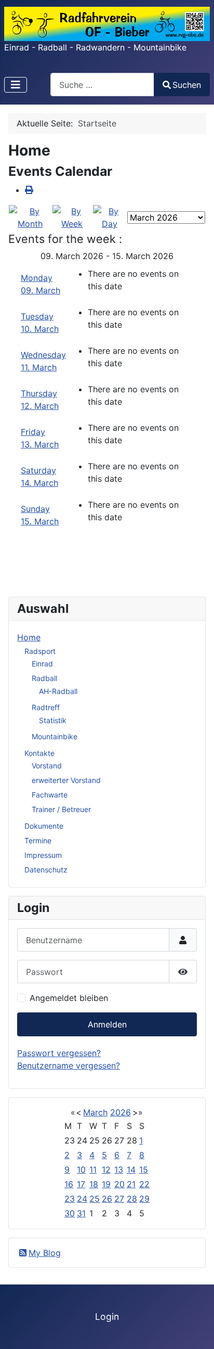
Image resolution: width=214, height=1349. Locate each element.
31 (81, 1213)
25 (94, 1198)
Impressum (43, 855)
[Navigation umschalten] (15, 85)
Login (107, 1316)
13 (118, 1169)
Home (29, 637)
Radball (44, 678)
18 (93, 1184)
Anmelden (107, 1024)
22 (144, 1184)
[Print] (29, 190)
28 (132, 1198)
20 (119, 1184)
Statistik (52, 720)
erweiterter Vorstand (66, 780)
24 (82, 1198)
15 (143, 1169)
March (95, 1112)
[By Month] (30, 216)
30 (69, 1213)
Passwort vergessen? (59, 1053)
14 (131, 1169)
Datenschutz (46, 869)
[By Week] (71, 216)
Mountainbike (54, 736)
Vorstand (47, 765)
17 (81, 1184)
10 (81, 1169)
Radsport (40, 651)
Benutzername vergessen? (68, 1065)
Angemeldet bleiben (69, 998)
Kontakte (39, 753)
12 (106, 1169)
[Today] (109, 216)
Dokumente (43, 825)
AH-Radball (58, 691)
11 (93, 1169)
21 (131, 1184)
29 (144, 1198)
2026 (120, 1112)
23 (69, 1198)
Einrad (42, 663)
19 (106, 1184)
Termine (37, 840)
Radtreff (46, 707)
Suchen (186, 85)
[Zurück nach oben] (196, 1330)
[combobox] (102, 84)
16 (68, 1184)
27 (119, 1198)
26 (107, 1198)
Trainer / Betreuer (61, 809)
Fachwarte (50, 794)
